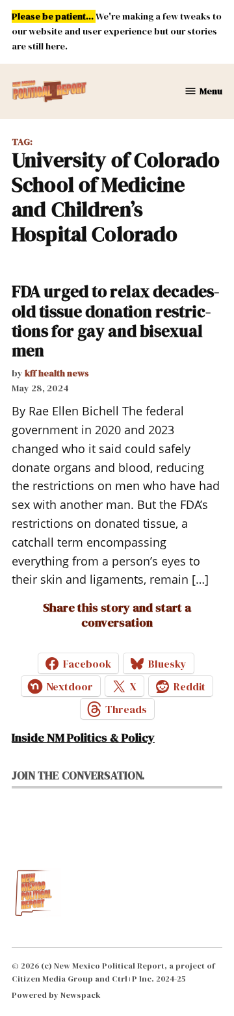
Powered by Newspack (56, 994)
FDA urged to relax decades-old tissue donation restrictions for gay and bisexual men (115, 320)
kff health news (57, 373)
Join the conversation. (78, 775)
